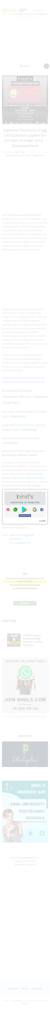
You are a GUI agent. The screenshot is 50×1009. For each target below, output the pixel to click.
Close (42, 520)
